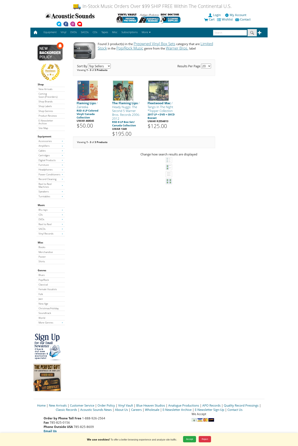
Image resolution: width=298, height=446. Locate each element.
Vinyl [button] (63, 32)
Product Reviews (48, 115)
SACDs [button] (85, 32)
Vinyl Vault (125, 405)
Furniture (44, 165)
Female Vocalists (48, 289)
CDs (41, 214)
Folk (41, 294)
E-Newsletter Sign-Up (209, 410)
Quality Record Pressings (241, 405)
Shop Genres (46, 111)
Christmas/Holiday (49, 308)
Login (217, 15)
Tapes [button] (104, 32)
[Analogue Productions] (149, 18)
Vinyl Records (46, 233)
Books (42, 247)
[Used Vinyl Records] (127, 18)
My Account (238, 15)
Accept (189, 439)
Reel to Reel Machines (45, 185)
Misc (40, 242)
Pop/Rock (44, 280)
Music (41, 205)
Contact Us (234, 410)
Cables (42, 150)
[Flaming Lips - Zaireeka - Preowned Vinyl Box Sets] (88, 90)
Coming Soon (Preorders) (48, 95)
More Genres (46, 322)
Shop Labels (45, 106)
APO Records (211, 405)
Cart (211, 19)
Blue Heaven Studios (150, 405)
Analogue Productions (183, 405)
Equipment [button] (50, 32)
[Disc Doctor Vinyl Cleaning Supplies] (171, 18)
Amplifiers (44, 146)
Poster (42, 256)
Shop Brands (46, 101)
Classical (43, 284)
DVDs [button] (73, 32)
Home (41, 405)
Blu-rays (43, 210)
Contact (245, 19)
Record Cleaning (47, 179)
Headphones (46, 169)
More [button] (145, 32)
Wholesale (152, 410)
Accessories (45, 141)
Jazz (41, 299)
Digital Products (47, 160)
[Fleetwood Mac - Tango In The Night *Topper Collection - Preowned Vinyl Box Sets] (158, 90)
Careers (136, 410)
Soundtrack (45, 313)
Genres (42, 270)
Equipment (44, 136)
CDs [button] (95, 32)
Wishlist (227, 19)
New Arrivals (46, 89)
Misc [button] (114, 32)
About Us (121, 410)
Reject (205, 439)
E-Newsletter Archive (46, 122)
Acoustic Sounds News (96, 410)
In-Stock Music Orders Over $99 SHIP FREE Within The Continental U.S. (156, 6)
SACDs (42, 229)
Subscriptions (129, 32)
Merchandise (46, 252)
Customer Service (82, 405)
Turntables (44, 196)
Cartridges (44, 155)
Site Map (43, 128)
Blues (42, 275)
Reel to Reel (45, 224)
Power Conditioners (49, 174)
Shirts (42, 261)
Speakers (44, 191)
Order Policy (106, 405)
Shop (41, 84)
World (42, 318)
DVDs (41, 219)
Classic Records (66, 410)
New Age (43, 303)
